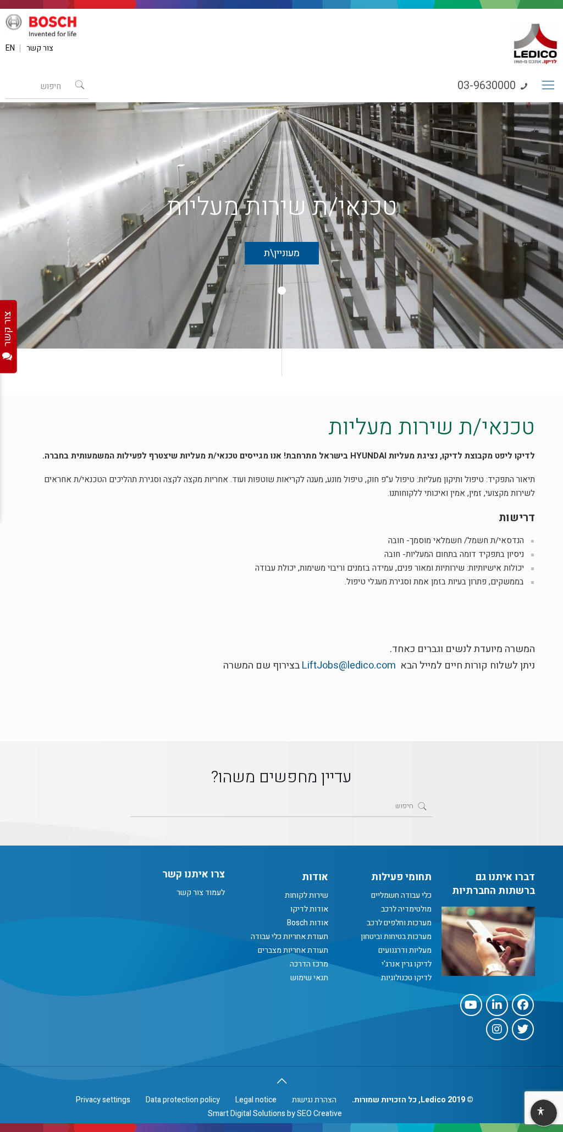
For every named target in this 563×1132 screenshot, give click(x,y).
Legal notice (256, 1100)
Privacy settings (103, 1100)
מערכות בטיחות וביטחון (396, 936)
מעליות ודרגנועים (405, 950)
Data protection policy (183, 1100)
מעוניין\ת (282, 253)
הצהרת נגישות (314, 1100)
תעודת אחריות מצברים (293, 950)
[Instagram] (497, 1029)
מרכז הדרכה (309, 964)
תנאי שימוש (309, 978)
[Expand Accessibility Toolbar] (543, 1113)
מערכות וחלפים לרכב (399, 923)
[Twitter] (523, 1029)
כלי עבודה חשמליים (401, 895)
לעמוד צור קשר (200, 892)
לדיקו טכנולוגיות (406, 978)
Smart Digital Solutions (246, 1113)
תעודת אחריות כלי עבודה (289, 936)
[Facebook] (523, 1005)
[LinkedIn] (497, 1005)
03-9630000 (487, 85)
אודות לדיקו (309, 909)
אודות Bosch (307, 923)
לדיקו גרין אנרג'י (407, 964)
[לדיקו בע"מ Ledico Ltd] (536, 39)
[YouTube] (471, 1005)
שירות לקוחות (306, 895)
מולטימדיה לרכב (406, 909)
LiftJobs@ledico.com (349, 665)
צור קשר (39, 48)
